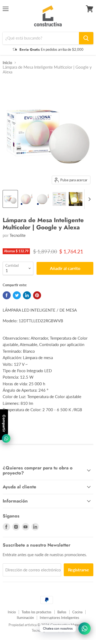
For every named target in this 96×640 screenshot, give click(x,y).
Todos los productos (36, 612)
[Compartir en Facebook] (7, 295)
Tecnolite (18, 235)
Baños (61, 612)
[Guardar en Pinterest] (37, 295)
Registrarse (78, 569)
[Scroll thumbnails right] (88, 199)
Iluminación (25, 617)
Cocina (77, 612)
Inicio (7, 62)
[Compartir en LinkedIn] (27, 295)
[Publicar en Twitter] (17, 295)
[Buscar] (86, 38)
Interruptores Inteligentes (59, 617)
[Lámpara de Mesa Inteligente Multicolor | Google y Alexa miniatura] (10, 198)
